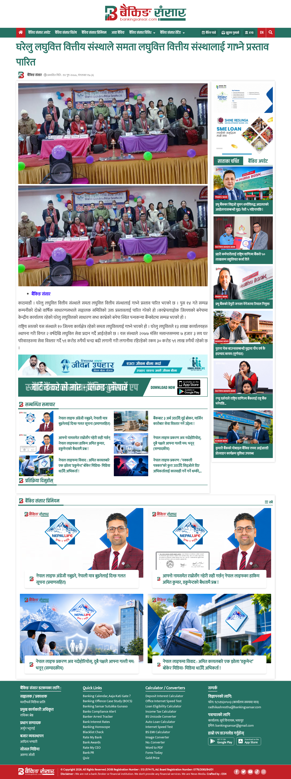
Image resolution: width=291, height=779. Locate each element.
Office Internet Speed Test (164, 701)
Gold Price (152, 758)
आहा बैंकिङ (117, 33)
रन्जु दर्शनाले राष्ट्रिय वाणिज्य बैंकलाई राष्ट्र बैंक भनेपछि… (241, 401)
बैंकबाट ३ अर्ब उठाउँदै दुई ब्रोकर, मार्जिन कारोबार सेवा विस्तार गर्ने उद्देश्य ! (178, 421)
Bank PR (88, 753)
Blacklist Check (93, 732)
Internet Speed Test (159, 727)
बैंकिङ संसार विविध (140, 33)
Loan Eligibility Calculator (163, 706)
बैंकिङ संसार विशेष (66, 33)
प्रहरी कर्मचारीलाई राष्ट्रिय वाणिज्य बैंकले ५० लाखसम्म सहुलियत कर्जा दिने (240, 257)
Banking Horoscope (96, 727)
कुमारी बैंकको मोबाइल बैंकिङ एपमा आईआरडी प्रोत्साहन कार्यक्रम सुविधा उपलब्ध (242, 451)
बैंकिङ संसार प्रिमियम (94, 33)
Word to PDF (154, 748)
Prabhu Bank (221, 197)
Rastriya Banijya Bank (225, 246)
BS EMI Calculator (158, 732)
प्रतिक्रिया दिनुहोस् (39, 481)
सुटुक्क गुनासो (232, 32)
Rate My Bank (92, 737)
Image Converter (157, 737)
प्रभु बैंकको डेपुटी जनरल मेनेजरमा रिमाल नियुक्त (243, 304)
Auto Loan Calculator (160, 722)
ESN (223, 774)
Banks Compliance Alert (99, 711)
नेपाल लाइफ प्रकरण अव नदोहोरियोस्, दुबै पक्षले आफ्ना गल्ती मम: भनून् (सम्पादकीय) (177, 443)
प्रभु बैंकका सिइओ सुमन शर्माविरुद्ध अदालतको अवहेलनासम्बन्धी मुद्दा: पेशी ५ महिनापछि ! (242, 207)
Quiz (86, 758)
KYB (251, 32)
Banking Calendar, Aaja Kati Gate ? (107, 696)
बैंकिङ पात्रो (211, 32)
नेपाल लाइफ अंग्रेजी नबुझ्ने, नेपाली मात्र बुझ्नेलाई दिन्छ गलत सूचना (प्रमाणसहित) (84, 421)
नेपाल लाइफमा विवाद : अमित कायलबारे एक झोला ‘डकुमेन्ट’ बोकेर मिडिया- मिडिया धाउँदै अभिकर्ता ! (84, 466)
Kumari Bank (221, 440)
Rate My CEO (92, 748)
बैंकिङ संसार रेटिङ (170, 33)
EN (262, 33)
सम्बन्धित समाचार (40, 404)
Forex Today (154, 753)
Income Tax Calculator (161, 711)
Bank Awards (92, 742)
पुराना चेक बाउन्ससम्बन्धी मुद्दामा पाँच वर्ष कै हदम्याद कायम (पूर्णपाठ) (240, 351)
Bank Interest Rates (96, 722)
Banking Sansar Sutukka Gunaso (105, 706)
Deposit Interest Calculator (164, 696)
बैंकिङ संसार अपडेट (39, 33)
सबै (270, 502)
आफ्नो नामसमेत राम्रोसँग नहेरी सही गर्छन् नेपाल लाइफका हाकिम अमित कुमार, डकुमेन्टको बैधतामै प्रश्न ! (84, 443)
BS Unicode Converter (161, 717)
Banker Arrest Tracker (98, 717)
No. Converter (155, 742)
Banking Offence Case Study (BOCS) (107, 701)
